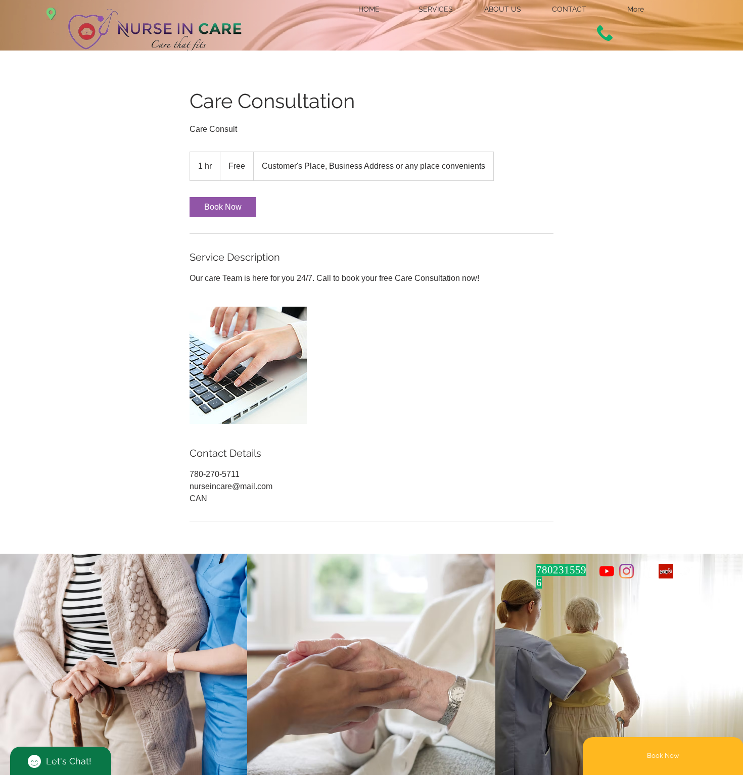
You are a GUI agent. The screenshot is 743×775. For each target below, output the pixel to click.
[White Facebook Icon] (646, 571)
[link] (223, 207)
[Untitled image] (248, 365)
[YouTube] (606, 571)
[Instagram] (626, 571)
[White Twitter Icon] (685, 571)
